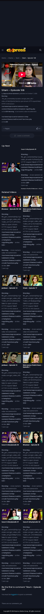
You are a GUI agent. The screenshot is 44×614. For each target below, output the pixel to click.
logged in (14, 594)
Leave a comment (23, 136)
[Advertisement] (22, 23)
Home (4, 58)
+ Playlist (7, 129)
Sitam (18, 58)
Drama (10, 58)
